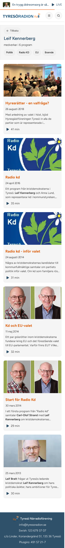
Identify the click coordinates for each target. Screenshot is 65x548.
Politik (9, 52)
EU (37, 52)
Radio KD (24, 52)
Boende (49, 52)
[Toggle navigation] (49, 15)
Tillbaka (14, 30)
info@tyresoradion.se (32, 524)
